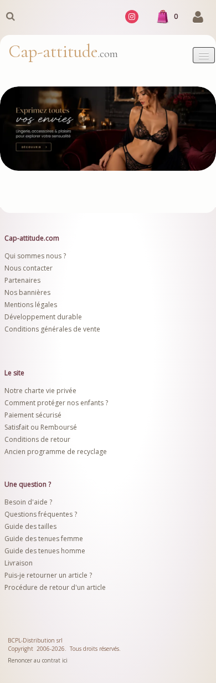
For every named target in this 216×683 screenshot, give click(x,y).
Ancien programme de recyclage (55, 451)
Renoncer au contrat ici (38, 660)
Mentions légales (30, 304)
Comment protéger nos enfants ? (56, 402)
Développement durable (43, 317)
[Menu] (204, 55)
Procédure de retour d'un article (55, 587)
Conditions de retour (37, 439)
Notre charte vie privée (40, 390)
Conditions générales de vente (52, 329)
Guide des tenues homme (44, 550)
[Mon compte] (198, 17)
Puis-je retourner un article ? (48, 575)
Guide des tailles (30, 526)
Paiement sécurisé (32, 415)
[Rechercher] (9, 16)
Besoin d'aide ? (28, 502)
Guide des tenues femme (43, 538)
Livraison (19, 563)
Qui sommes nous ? (35, 256)
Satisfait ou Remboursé (40, 427)
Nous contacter (28, 268)
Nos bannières (27, 292)
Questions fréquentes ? (40, 514)
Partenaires (22, 280)
